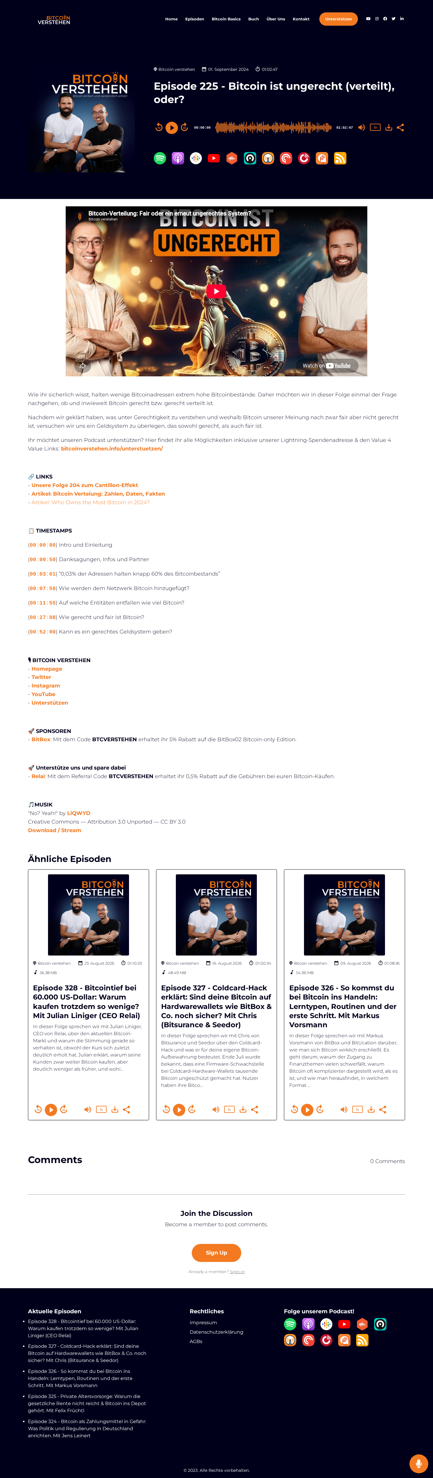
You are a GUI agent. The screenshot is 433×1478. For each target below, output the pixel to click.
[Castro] (250, 163)
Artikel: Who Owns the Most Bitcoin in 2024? (91, 502)
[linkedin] (401, 19)
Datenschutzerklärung (216, 1332)
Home (171, 19)
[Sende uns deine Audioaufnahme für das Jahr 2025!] (419, 1464)
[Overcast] (268, 163)
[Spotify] (160, 163)
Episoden (194, 19)
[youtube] (368, 19)
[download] (388, 127)
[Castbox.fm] (232, 163)
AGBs (196, 1341)
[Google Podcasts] (196, 163)
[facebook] (385, 19)
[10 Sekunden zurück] (159, 127)
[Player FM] (304, 163)
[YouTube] (214, 163)
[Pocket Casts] (286, 163)
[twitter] (393, 19)
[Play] (171, 127)
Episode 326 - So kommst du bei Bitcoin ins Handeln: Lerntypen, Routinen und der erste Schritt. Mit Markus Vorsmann (342, 1006)
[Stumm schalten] (361, 127)
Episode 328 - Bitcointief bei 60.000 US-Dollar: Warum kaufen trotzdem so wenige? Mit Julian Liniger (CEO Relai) (83, 1328)
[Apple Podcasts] (178, 163)
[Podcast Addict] (322, 163)
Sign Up (216, 1253)
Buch (253, 19)
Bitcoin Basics (226, 19)
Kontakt (301, 19)
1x (375, 127)
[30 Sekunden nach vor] (184, 127)
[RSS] (340, 163)
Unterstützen (338, 19)
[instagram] (377, 19)
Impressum (203, 1322)
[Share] (400, 127)
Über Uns (276, 19)
